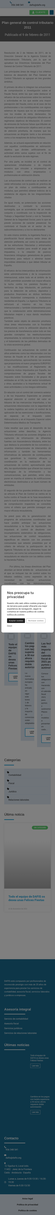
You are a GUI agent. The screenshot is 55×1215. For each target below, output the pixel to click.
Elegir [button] (9, 625)
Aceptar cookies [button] (16, 620)
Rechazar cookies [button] (36, 620)
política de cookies (15, 614)
